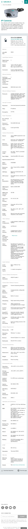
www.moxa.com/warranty (19, 464)
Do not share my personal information (13, 527)
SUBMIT (22, 516)
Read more (14, 235)
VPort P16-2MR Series (17, 39)
